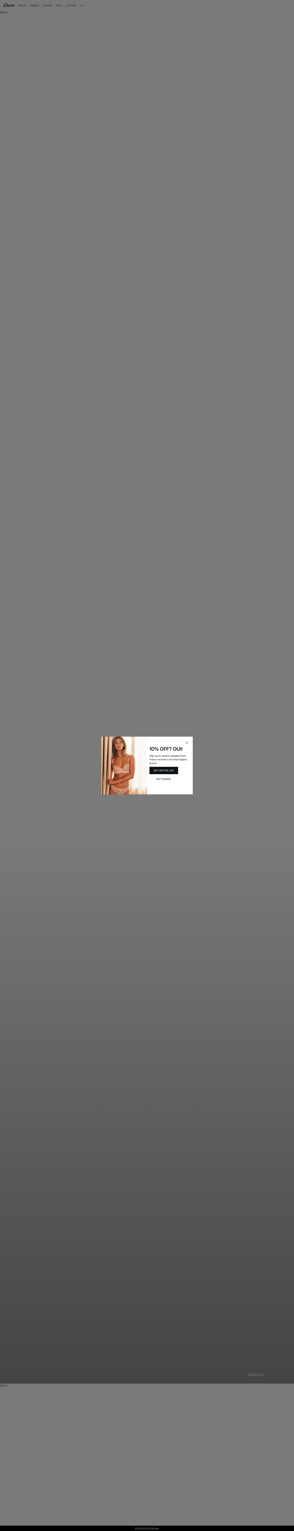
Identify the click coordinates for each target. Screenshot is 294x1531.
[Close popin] (187, 743)
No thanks (163, 779)
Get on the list (164, 770)
